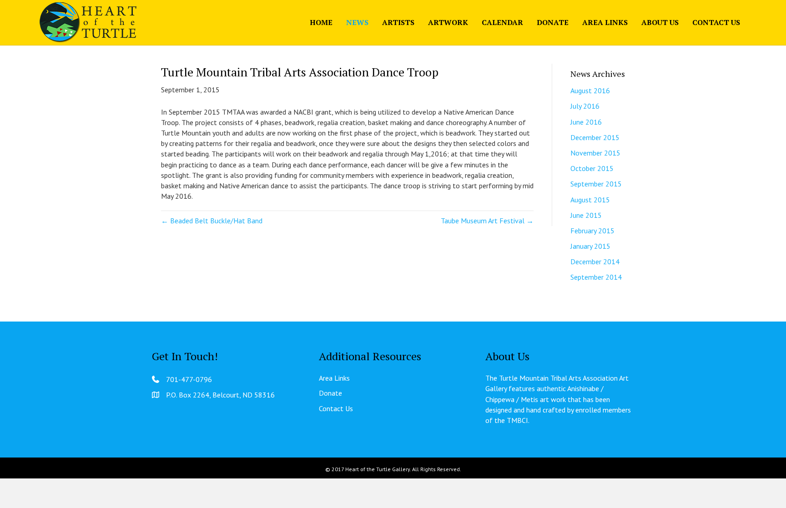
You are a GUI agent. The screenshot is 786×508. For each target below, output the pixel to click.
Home (321, 22)
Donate (553, 22)
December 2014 (595, 261)
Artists (398, 22)
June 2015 (586, 215)
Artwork (448, 22)
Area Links (605, 22)
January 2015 (590, 246)
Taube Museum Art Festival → (487, 220)
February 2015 (592, 230)
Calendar (502, 22)
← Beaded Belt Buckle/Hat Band (211, 220)
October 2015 (592, 168)
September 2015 (596, 183)
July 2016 (585, 106)
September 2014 (596, 277)
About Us (660, 22)
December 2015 (595, 137)
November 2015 (595, 152)
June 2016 (586, 121)
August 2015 (590, 199)
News (357, 22)
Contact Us (716, 22)
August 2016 (590, 90)
